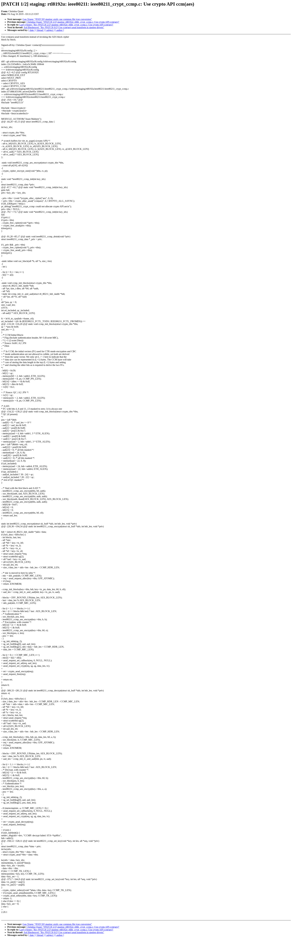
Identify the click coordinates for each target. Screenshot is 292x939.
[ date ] (31, 30)
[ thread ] (40, 30)
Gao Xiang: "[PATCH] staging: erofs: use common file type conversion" (57, 19)
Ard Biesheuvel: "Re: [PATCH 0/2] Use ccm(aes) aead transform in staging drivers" (64, 27)
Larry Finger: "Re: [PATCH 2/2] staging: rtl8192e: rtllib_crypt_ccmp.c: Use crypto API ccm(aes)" (66, 24)
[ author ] (59, 30)
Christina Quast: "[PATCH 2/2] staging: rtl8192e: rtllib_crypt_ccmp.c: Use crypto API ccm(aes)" (73, 22)
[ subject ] (49, 30)
